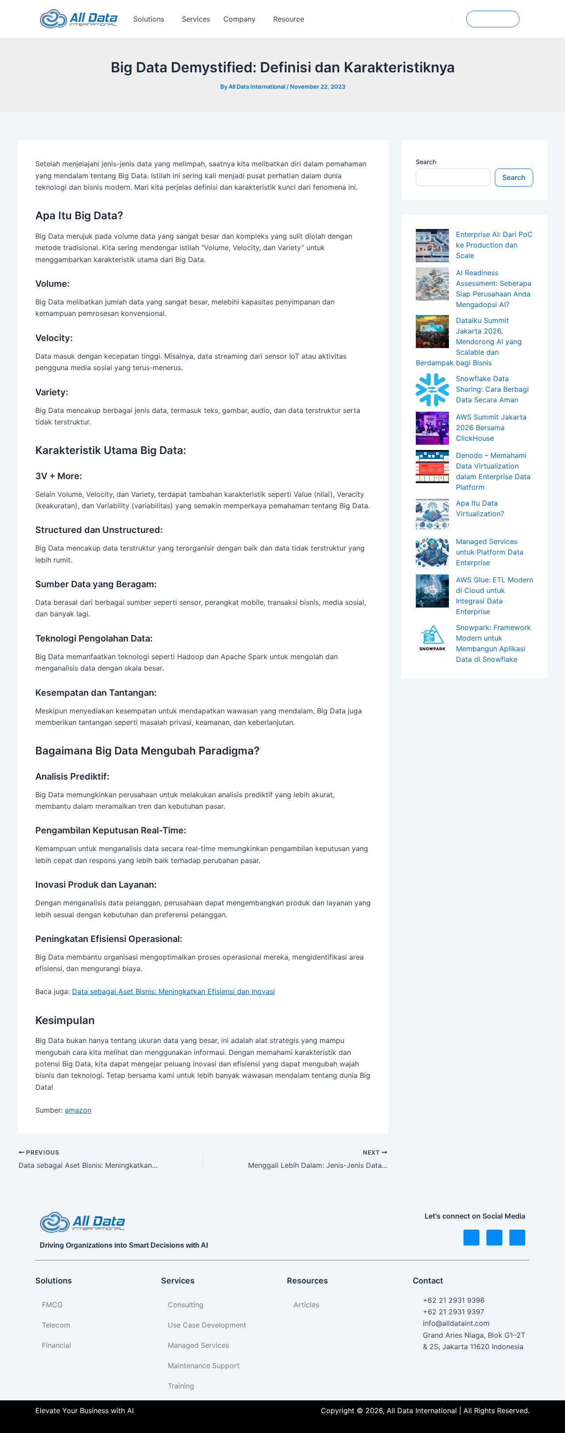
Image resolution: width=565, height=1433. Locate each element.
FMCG (52, 1304)
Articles (306, 1304)
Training (181, 1385)
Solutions (148, 19)
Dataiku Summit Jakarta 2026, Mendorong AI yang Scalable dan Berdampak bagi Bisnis (469, 341)
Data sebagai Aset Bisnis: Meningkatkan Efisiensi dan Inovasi (173, 991)
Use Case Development (207, 1324)
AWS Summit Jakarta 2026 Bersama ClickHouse (491, 428)
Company (239, 19)
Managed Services (198, 1345)
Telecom (56, 1324)
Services (196, 19)
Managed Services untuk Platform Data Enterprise (490, 552)
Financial (56, 1345)
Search (426, 161)
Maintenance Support (204, 1365)
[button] (151, 19)
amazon (78, 1110)
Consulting (185, 1304)
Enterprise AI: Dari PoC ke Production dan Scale (494, 245)
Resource (288, 19)
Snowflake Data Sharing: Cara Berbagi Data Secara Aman (492, 389)
